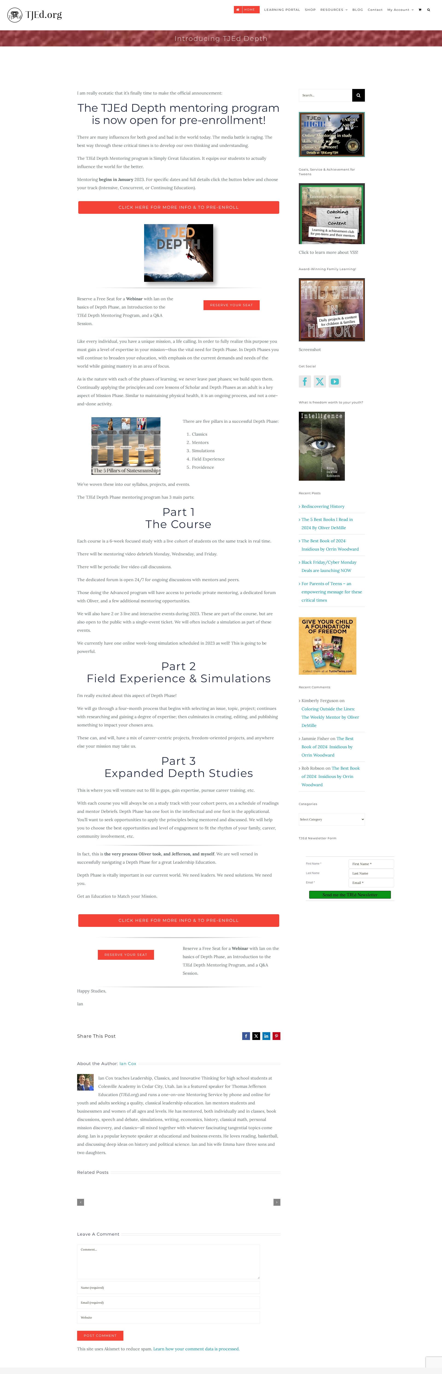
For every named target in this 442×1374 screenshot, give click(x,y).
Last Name (313, 873)
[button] (428, 9)
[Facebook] (305, 381)
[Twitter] (320, 381)
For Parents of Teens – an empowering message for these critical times (332, 592)
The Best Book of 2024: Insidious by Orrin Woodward (328, 747)
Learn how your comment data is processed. (196, 1348)
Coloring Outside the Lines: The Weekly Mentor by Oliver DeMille (330, 717)
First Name (313, 863)
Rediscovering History (323, 506)
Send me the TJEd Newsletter (350, 894)
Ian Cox (128, 1063)
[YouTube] (335, 381)
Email (310, 882)
